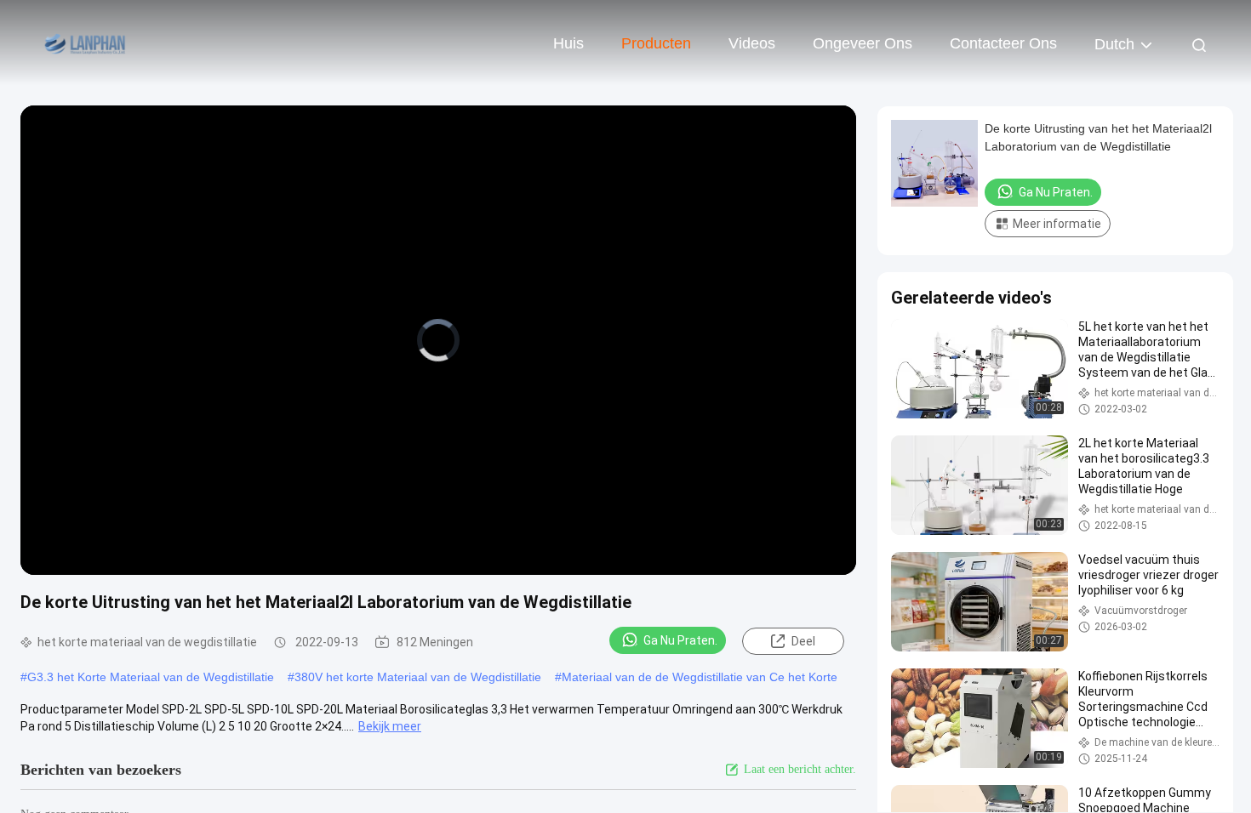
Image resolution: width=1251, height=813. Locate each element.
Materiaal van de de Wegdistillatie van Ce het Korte (699, 677)
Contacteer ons (1003, 43)
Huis (568, 43)
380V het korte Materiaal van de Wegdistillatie (417, 677)
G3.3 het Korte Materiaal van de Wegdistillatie (150, 677)
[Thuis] (85, 42)
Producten (656, 43)
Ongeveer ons (862, 43)
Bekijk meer (389, 726)
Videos (751, 43)
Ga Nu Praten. (680, 640)
